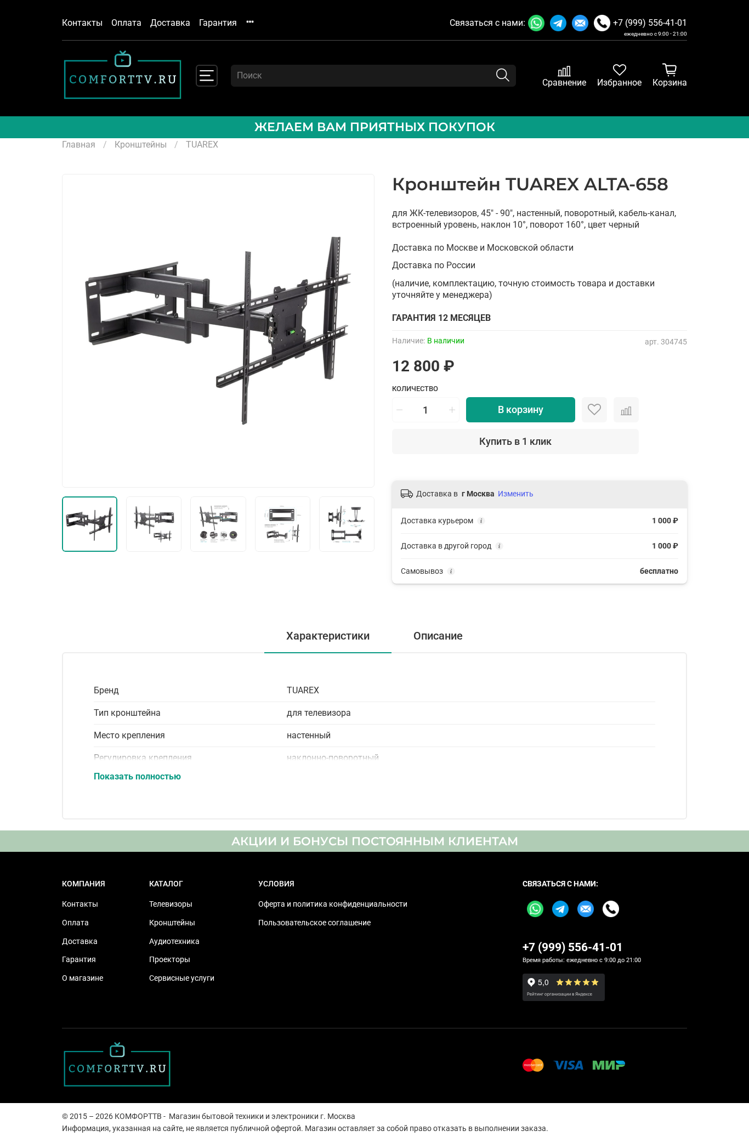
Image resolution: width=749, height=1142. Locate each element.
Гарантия (218, 23)
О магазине (82, 978)
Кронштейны (141, 144)
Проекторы (169, 959)
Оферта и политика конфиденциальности (332, 904)
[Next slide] (357, 331)
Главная (78, 144)
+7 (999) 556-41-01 (650, 23)
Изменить (516, 493)
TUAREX (202, 144)
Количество (415, 389)
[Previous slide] (79, 331)
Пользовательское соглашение (314, 923)
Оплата (126, 23)
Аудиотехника (174, 941)
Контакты (82, 23)
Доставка (170, 23)
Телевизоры (170, 904)
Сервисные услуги (181, 978)
